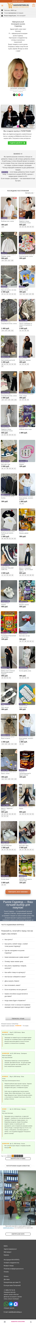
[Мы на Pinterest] (19, 95)
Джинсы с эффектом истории (6, 809)
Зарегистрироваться (10, 1249)
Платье (21, 808)
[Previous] (1, 1197)
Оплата (6, 1276)
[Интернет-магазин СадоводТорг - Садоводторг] (18, 6)
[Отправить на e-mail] (14, 95)
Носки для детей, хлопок (26, 256)
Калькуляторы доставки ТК (12, 1282)
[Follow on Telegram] (22, 95)
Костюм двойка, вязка (25, 670)
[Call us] (17, 95)
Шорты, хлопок (5, 773)
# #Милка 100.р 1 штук (25, 429)
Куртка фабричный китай (8, 360)
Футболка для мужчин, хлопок (7, 533)
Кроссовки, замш (23, 845)
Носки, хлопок (23, 707)
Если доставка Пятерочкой (12, 1285)
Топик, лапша (23, 395)
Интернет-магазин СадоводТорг (9, 1023)
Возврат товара (9, 1265)
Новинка (21, 464)
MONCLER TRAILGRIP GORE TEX (7, 568)
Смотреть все (29, 193)
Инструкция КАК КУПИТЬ (12, 1259)
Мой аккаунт (7, 1252)
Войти (6, 1246)
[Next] (34, 1197)
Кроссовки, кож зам (24, 635)
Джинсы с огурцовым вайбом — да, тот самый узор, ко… (26, 569)
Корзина (6, 1255)
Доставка (7, 1279)
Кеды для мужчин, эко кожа (8, 290)
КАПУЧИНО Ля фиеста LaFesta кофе (25, 880)
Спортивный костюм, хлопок (9, 323)
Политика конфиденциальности (13, 1268)
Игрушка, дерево (23, 533)
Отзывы (6, 1271)
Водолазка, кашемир (25, 360)
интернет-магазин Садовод (13, 918)
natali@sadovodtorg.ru (8, 1227)
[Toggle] (3, 940)
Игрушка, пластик (24, 604)
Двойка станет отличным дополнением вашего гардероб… (8, 672)
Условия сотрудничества (11, 1262)
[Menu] (2, 5)
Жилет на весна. (5, 738)
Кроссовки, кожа (5, 464)
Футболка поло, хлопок (7, 221)
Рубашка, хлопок (5, 256)
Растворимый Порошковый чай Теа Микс (8, 636)
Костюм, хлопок (23, 290)
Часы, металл (5, 707)
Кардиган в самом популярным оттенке (25, 222)
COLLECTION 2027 (6, 845)
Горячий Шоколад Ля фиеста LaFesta (25, 774)
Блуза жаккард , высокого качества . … (26, 498)
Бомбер (3, 498)
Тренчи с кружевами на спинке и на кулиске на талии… (25, 325)
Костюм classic (5, 879)
